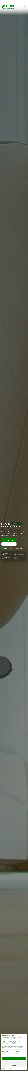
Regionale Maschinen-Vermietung (13, 548)
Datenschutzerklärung (6, 1068)
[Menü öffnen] (24, 7)
